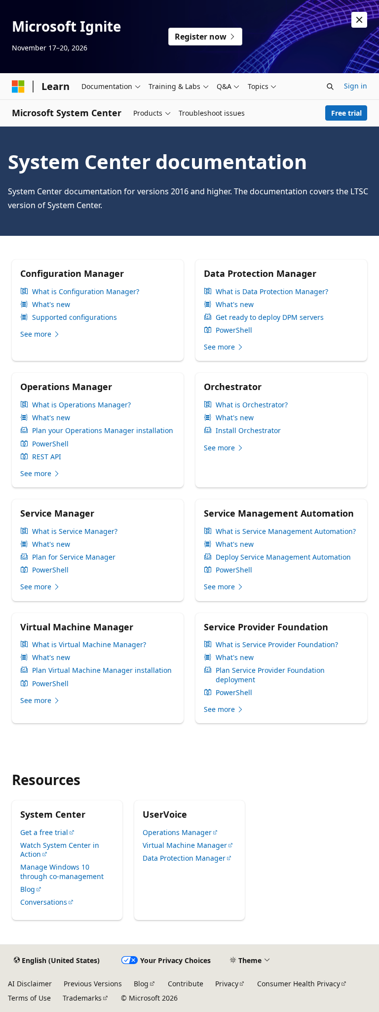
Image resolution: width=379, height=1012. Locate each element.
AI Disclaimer (30, 983)
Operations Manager (177, 832)
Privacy (226, 983)
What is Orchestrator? (252, 404)
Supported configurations (74, 317)
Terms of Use (29, 998)
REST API (46, 456)
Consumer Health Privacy (298, 983)
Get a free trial (44, 832)
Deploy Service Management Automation (283, 557)
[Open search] (330, 86)
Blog (27, 889)
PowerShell (234, 330)
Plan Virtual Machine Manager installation (102, 670)
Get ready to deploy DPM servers (270, 317)
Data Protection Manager (184, 858)
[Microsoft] (18, 86)
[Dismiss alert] (359, 20)
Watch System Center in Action (59, 849)
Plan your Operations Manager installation (102, 430)
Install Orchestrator (248, 430)
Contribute (185, 983)
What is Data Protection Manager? (272, 291)
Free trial (346, 113)
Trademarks (82, 998)
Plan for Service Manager (73, 557)
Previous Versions (93, 983)
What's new (51, 304)
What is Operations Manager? (81, 404)
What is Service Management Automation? (286, 531)
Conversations (43, 902)
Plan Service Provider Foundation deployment (270, 675)
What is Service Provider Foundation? (277, 644)
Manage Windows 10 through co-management (62, 871)
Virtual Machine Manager (185, 845)
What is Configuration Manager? (85, 291)
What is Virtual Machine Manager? (89, 644)
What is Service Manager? (74, 531)
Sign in (355, 85)
